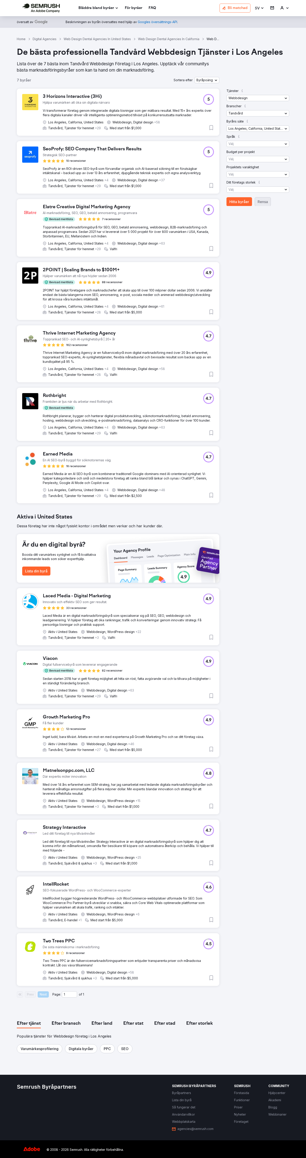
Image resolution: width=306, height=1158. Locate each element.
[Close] (231, 527)
